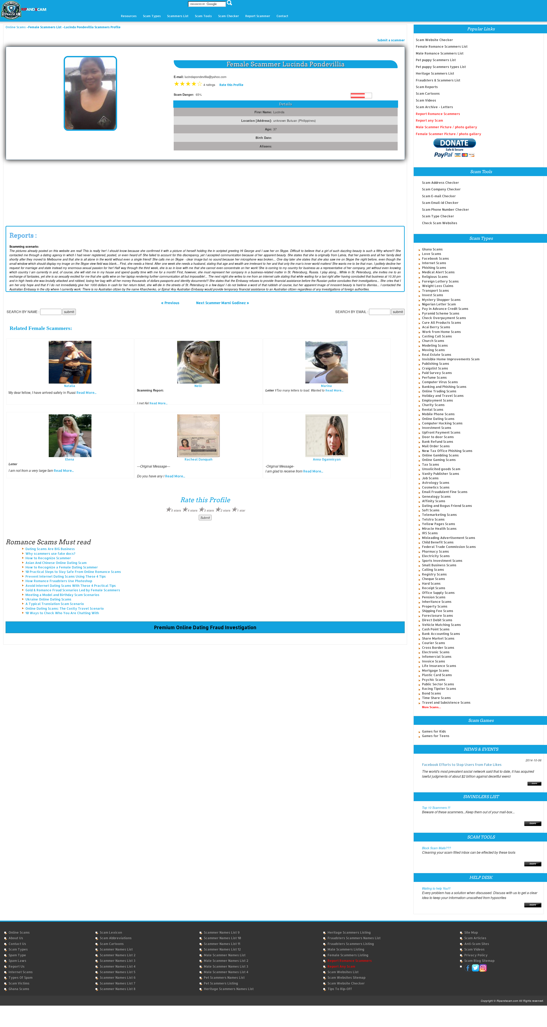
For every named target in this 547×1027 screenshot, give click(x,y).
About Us (16, 938)
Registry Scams (434, 574)
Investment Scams (436, 428)
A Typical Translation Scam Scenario (54, 604)
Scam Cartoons (428, 93)
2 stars (225, 510)
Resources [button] (129, 16)
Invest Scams (432, 295)
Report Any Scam (341, 966)
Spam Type (17, 955)
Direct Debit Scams (437, 620)
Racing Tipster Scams (439, 689)
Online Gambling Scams (440, 455)
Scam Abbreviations (116, 938)
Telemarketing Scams (439, 515)
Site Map (471, 932)
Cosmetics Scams (436, 487)
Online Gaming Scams (439, 460)
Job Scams (430, 478)
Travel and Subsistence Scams (446, 702)
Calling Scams (433, 570)
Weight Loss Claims (437, 286)
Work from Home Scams (441, 332)
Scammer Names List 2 (117, 955)
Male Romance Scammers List (439, 53)
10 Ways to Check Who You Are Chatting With (62, 613)
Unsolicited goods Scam (441, 469)
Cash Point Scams (436, 629)
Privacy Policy (476, 955)
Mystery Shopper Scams (441, 300)
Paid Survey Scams (437, 373)
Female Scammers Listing (348, 955)
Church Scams (433, 341)
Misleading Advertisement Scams (448, 538)
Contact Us (17, 944)
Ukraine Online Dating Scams (48, 599)
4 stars (192, 510)
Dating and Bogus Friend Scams (447, 506)
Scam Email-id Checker (440, 203)
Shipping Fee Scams (437, 611)
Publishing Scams (435, 364)
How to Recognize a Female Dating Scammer (61, 567)
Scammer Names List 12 (222, 949)
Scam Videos (426, 100)
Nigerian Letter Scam (439, 304)
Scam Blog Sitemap (479, 961)
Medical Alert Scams (438, 272)
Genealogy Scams (436, 496)
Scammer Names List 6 (117, 978)
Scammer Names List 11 (222, 944)
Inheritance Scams (436, 602)
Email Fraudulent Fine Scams (445, 492)
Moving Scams (433, 350)
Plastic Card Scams (437, 675)
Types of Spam (20, 978)
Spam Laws (17, 961)
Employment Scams (437, 400)
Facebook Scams (435, 258)
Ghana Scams (432, 249)
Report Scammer (257, 16)
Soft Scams (431, 510)
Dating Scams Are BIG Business (50, 549)
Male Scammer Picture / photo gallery (446, 127)
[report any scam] (446, 148)
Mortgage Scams (435, 670)
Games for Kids (434, 731)
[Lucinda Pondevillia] (90, 93)
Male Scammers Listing (346, 949)
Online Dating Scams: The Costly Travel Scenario (64, 608)
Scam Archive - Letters (434, 107)
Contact (282, 16)
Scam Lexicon (111, 932)
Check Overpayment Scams (444, 318)
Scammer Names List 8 (117, 989)
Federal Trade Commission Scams (449, 547)
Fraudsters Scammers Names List (354, 938)
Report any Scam (429, 120)
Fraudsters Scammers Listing (351, 944)
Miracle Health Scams (439, 529)
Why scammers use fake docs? (50, 554)
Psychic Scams (433, 680)
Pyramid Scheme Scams (440, 313)
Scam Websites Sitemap (346, 978)
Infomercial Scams (436, 657)
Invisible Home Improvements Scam (450, 359)
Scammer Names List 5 (117, 972)
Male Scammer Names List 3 (226, 966)
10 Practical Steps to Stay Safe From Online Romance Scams (73, 572)
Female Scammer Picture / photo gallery (448, 134)
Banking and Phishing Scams (444, 387)
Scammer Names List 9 (222, 932)
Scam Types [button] (152, 16)
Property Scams (434, 606)
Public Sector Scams (438, 684)
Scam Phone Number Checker (445, 209)
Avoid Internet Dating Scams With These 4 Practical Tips (70, 586)
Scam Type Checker (438, 216)
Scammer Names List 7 (117, 983)
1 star (241, 510)
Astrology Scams (435, 483)
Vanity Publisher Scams (440, 474)
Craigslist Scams (435, 368)
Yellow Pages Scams (438, 524)
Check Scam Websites (439, 223)
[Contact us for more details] (532, 904)
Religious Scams (435, 277)
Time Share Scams (436, 698)
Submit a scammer (391, 40)
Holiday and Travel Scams (443, 396)
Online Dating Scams (438, 419)
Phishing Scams (434, 268)
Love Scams (431, 254)
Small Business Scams (439, 565)
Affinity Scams (433, 501)
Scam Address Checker (440, 183)
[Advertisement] (38, 192)
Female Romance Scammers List (442, 46)
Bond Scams (431, 693)
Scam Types (18, 949)
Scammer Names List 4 (117, 966)
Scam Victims (19, 983)
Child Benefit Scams (438, 542)
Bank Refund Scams (437, 442)
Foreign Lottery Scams (440, 281)
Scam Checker (228, 16)
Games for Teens (435, 736)
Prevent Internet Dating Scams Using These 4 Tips (65, 576)
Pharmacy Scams (435, 551)
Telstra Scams (433, 519)
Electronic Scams (436, 652)
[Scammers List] (532, 823)
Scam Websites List (343, 972)
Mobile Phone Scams (438, 414)
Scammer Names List (116, 949)
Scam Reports (427, 87)
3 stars (209, 510)
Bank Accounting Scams (441, 634)
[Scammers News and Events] (534, 783)
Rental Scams (432, 410)
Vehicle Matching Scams (441, 625)
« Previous (170, 302)
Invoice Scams (433, 661)
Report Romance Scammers (438, 114)
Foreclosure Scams (437, 616)
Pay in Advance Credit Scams (445, 309)
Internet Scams (434, 263)
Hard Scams (431, 583)
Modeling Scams (435, 345)
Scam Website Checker (434, 40)
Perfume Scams (434, 377)
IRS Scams (430, 533)
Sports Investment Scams (442, 561)
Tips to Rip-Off (340, 989)
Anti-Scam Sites (476, 944)
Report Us (17, 966)
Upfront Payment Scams (441, 432)
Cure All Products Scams (441, 323)
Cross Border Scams (438, 648)
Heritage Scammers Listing (349, 932)
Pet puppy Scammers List (436, 60)
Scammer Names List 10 (222, 938)
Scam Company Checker (441, 189)
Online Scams (16, 27)
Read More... (86, 392)
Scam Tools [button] (203, 16)
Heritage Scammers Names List (229, 989)
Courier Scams (433, 643)
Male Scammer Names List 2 (226, 961)
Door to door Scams (438, 437)
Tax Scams (430, 464)
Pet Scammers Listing (221, 983)
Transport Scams (435, 290)
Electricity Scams (436, 556)
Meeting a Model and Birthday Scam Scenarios (62, 595)
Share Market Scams (438, 638)
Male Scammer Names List (225, 955)
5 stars (176, 510)
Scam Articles (475, 938)
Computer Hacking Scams (442, 423)
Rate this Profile (231, 85)
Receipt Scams (433, 588)
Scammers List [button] (177, 16)
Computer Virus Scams (440, 382)
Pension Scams (434, 597)
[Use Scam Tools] (532, 863)
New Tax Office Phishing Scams (447, 451)
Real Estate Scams (436, 355)
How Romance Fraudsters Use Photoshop (58, 581)
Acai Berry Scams (436, 327)
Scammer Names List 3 (117, 961)
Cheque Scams (433, 579)
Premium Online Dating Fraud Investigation (205, 627)
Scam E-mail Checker (439, 196)
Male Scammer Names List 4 (226, 972)
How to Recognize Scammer (48, 558)
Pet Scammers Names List (224, 978)
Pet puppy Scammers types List (441, 67)
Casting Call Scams (437, 336)
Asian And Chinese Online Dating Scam (56, 563)
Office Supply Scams (438, 593)
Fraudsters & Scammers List (438, 80)
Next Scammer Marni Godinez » (222, 302)
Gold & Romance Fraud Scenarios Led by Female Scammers (72, 590)
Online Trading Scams (439, 391)
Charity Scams (433, 405)
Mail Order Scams (436, 446)
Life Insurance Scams (439, 666)
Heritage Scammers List (435, 73)
